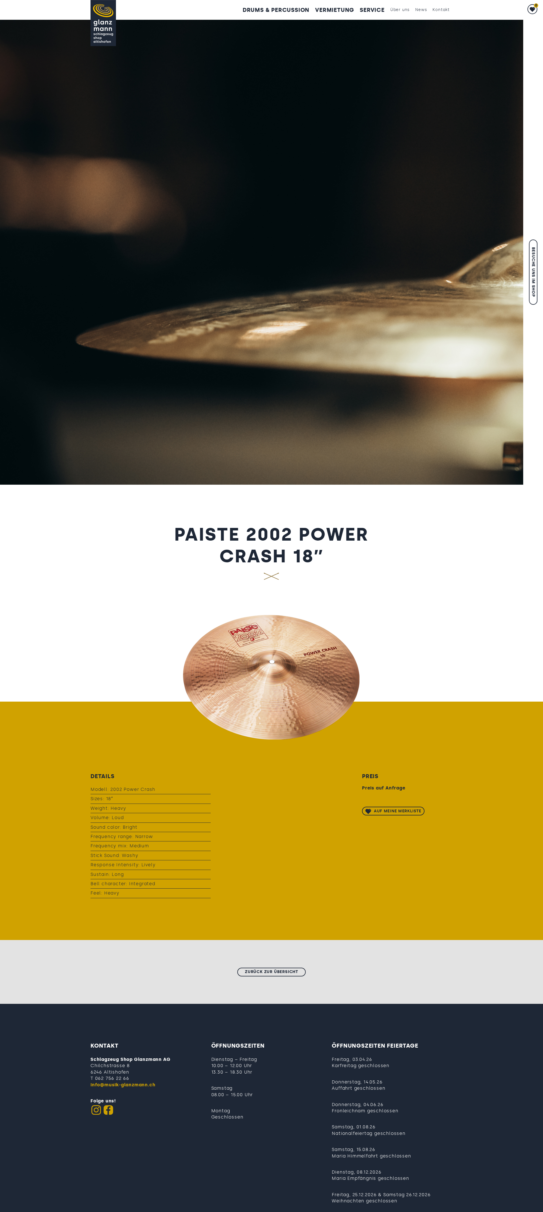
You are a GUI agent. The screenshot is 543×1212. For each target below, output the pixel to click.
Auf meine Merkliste (397, 811)
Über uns (400, 9)
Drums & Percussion (276, 9)
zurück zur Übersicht (271, 971)
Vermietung (334, 9)
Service (372, 9)
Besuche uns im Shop (533, 272)
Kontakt (441, 9)
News (421, 9)
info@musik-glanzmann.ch (122, 1084)
